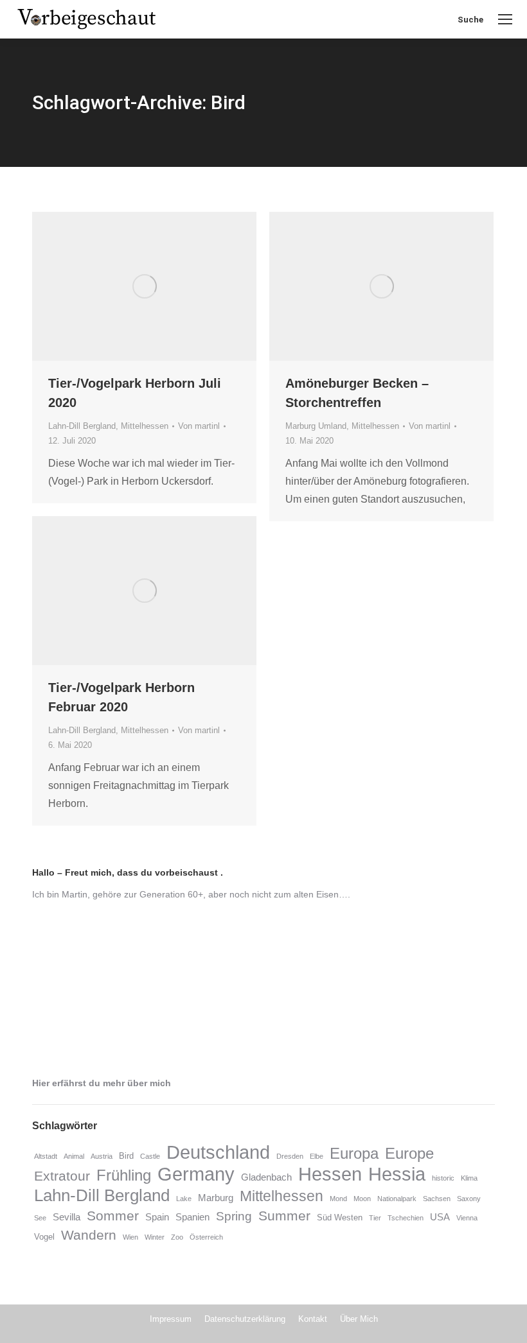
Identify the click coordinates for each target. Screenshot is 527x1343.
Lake (184, 1198)
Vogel (44, 1237)
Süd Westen (339, 1217)
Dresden (289, 1156)
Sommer (113, 1216)
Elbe (316, 1156)
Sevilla (66, 1217)
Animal (74, 1156)
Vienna (467, 1218)
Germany (196, 1174)
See (40, 1218)
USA (440, 1217)
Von (199, 426)
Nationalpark (396, 1198)
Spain (157, 1217)
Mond (338, 1198)
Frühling (123, 1175)
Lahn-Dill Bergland (82, 426)
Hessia (396, 1174)
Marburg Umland (315, 426)
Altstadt (45, 1156)
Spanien (192, 1217)
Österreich (206, 1237)
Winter (155, 1237)
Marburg (215, 1198)
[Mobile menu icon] (505, 19)
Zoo (177, 1237)
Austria (101, 1156)
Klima (469, 1178)
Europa (354, 1153)
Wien (130, 1237)
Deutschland (218, 1152)
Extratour (62, 1176)
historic (443, 1178)
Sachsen (437, 1198)
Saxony (469, 1198)
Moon (362, 1198)
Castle (150, 1156)
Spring (234, 1216)
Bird (126, 1156)
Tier (375, 1218)
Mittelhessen (144, 426)
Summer (284, 1216)
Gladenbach (266, 1177)
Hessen (330, 1174)
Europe (409, 1153)
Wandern (88, 1235)
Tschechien (406, 1218)
